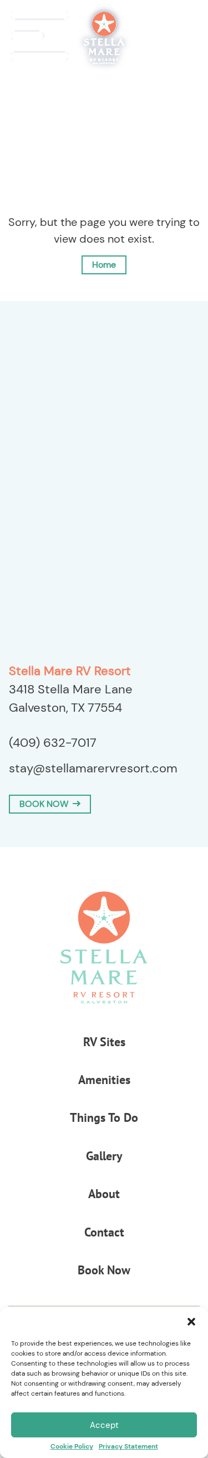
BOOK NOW (46, 804)
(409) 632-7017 (53, 743)
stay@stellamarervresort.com (93, 768)
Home (104, 264)
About (104, 1193)
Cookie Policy (71, 1446)
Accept (104, 1425)
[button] (191, 1321)
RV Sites (104, 1042)
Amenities (104, 1079)
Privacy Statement (128, 1446)
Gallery (104, 1156)
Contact (104, 1232)
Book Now (104, 1270)
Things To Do (104, 1117)
